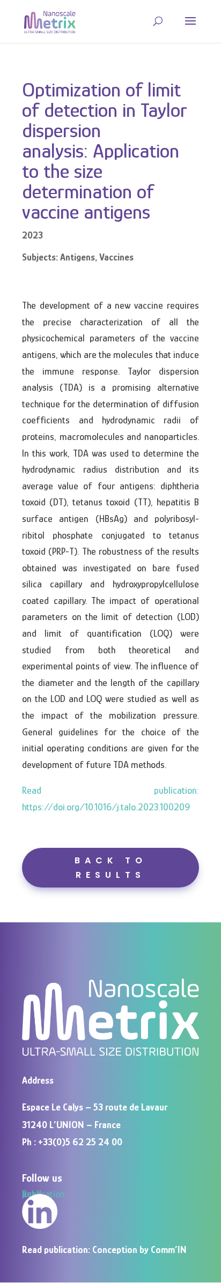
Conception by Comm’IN (139, 1249)
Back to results (111, 867)
